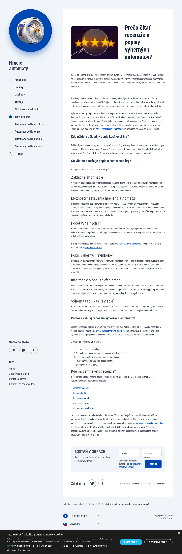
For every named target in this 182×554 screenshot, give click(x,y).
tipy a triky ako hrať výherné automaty (108, 330)
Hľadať (19, 154)
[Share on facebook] (102, 483)
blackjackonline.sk (81, 398)
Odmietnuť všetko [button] (158, 542)
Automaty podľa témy (27, 131)
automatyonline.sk (81, 388)
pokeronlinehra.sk (81, 403)
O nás (12, 368)
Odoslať (153, 463)
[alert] (91, 542)
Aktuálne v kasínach (27, 109)
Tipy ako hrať (22, 116)
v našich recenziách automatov (108, 129)
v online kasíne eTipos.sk (129, 243)
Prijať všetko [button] (131, 542)
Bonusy (19, 87)
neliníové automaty (93, 247)
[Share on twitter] (92, 483)
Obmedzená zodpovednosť (22, 383)
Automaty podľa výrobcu (29, 124)
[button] (61, 550)
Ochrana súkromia (18, 378)
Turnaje (19, 102)
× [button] (179, 533)
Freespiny (20, 79)
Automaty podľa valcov (28, 146)
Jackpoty (20, 94)
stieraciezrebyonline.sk (83, 408)
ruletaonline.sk (79, 393)
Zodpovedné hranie (19, 373)
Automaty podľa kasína (28, 139)
